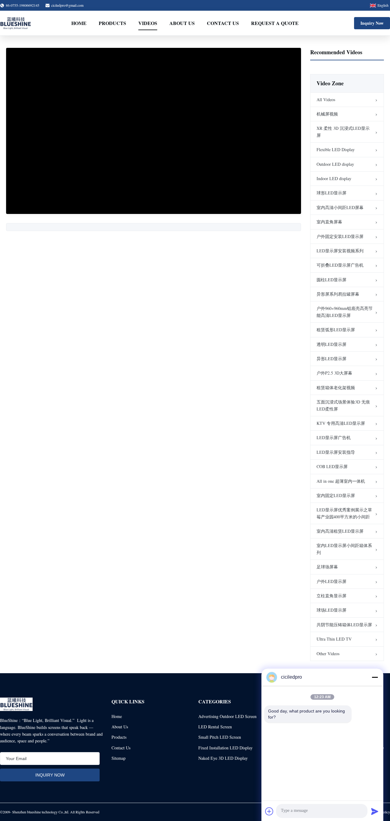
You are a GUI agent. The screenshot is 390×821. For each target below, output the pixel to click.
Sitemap (119, 758)
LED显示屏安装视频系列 (340, 251)
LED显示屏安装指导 (336, 452)
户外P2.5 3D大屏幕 (334, 373)
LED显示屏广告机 (334, 437)
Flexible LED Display (336, 149)
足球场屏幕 (327, 567)
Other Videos (328, 653)
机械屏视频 (327, 114)
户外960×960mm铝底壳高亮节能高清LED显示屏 (345, 311)
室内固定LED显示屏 (336, 495)
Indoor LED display (334, 178)
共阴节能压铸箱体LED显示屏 (344, 624)
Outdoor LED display (335, 164)
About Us (182, 23)
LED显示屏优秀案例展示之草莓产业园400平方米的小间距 (344, 513)
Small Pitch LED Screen (219, 737)
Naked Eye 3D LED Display (223, 758)
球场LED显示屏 (331, 610)
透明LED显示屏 (331, 344)
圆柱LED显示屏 (331, 280)
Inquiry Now (372, 23)
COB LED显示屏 (332, 466)
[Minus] (374, 677)
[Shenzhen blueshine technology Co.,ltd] (15, 23)
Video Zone (330, 83)
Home (79, 23)
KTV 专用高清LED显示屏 (341, 423)
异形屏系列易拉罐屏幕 (338, 294)
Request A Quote (275, 23)
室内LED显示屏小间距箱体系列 (344, 548)
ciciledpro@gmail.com (67, 5)
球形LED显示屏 (331, 193)
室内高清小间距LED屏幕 (340, 207)
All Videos (326, 99)
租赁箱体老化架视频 (336, 387)
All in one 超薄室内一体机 (341, 481)
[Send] (375, 811)
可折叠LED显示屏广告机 (340, 265)
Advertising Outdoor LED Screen (227, 716)
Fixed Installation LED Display (225, 748)
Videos (147, 23)
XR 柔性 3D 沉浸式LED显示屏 (343, 131)
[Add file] (269, 811)
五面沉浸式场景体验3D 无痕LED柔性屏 (343, 405)
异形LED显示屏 (331, 358)
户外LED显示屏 (331, 581)
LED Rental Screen (215, 727)
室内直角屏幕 (329, 222)
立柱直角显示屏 (331, 596)
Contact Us (223, 23)
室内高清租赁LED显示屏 (340, 531)
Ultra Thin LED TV (334, 639)
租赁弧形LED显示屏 (336, 329)
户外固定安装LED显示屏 (340, 236)
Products (112, 23)
